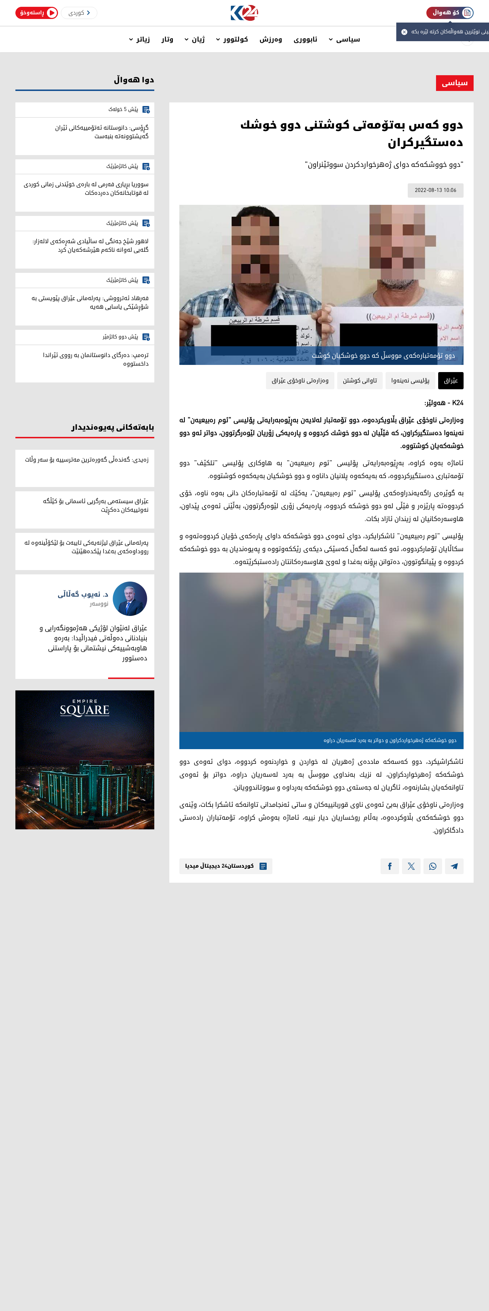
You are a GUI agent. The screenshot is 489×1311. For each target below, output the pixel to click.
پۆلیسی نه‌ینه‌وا (410, 381)
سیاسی (348, 39)
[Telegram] (454, 866)
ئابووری (306, 39)
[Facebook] (390, 866)
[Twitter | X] (411, 866)
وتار (167, 39)
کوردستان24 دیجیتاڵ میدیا (219, 866)
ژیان (198, 39)
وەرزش (271, 39)
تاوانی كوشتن (360, 381)
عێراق (451, 381)
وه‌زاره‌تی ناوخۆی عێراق (300, 381)
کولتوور (235, 39)
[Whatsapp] (432, 866)
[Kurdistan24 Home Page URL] (244, 13)
